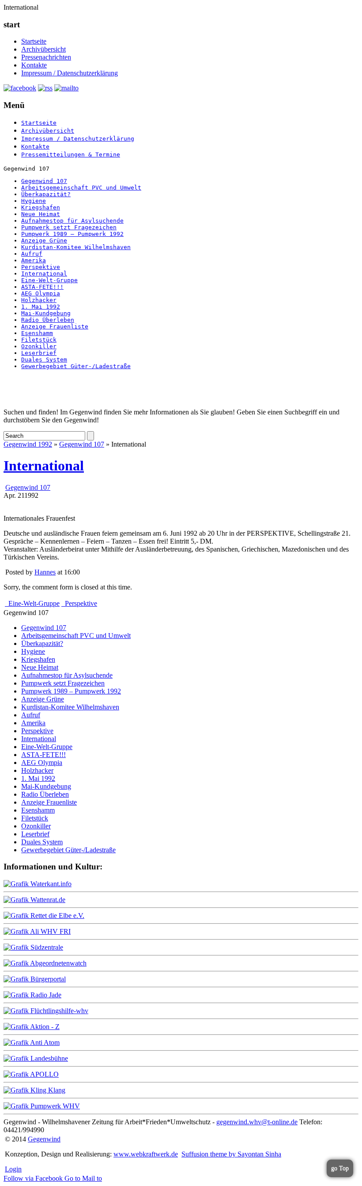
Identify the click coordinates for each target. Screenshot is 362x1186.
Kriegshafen (40, 207)
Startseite (33, 41)
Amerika (33, 260)
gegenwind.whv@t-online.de (257, 1122)
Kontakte (34, 65)
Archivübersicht (43, 49)
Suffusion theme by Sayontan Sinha (231, 1154)
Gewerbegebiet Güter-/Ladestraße (76, 366)
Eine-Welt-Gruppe (49, 280)
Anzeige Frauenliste (54, 326)
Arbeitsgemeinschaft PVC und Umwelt (81, 187)
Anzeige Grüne (44, 240)
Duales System (44, 359)
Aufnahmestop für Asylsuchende (72, 220)
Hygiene (33, 201)
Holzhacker (39, 300)
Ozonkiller (39, 346)
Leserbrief (39, 353)
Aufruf (31, 253)
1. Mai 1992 (40, 306)
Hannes (45, 572)
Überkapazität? (46, 194)
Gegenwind (44, 1139)
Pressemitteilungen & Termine (70, 154)
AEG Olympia (40, 293)
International (44, 273)
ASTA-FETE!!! (42, 286)
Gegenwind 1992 (28, 444)
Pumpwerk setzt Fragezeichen (69, 227)
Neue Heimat (40, 214)
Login (13, 1169)
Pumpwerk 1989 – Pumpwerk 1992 (72, 234)
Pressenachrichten (46, 57)
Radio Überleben (47, 320)
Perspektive (40, 267)
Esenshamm (37, 333)
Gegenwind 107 (44, 181)
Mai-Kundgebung (46, 313)
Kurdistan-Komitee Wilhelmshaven (76, 247)
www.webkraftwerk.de (145, 1154)
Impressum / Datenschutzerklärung (69, 73)
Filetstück (39, 339)
